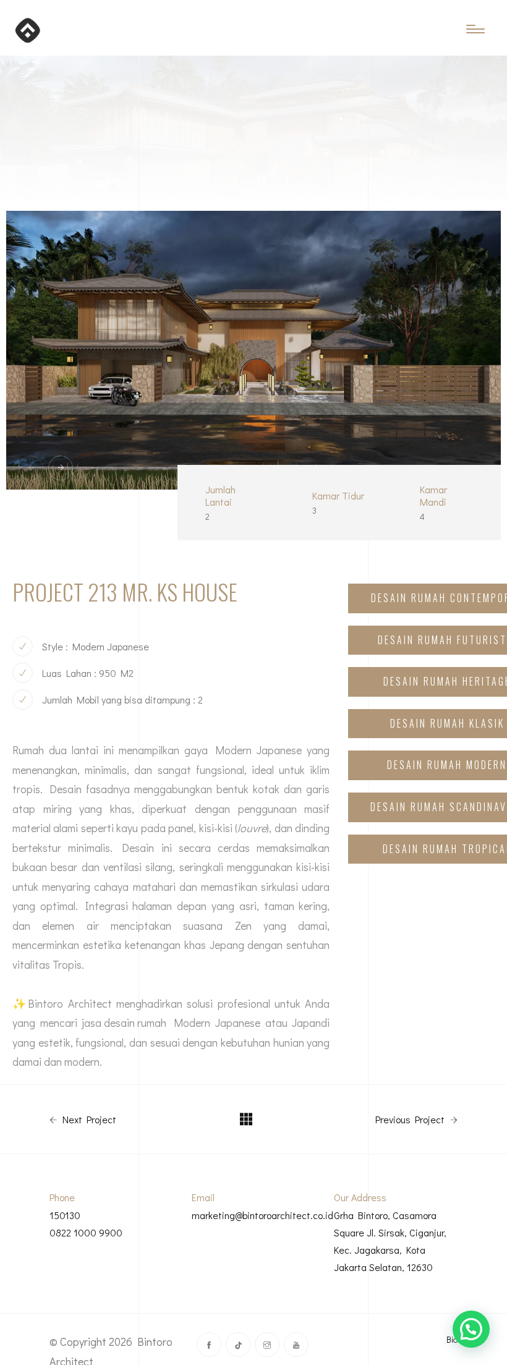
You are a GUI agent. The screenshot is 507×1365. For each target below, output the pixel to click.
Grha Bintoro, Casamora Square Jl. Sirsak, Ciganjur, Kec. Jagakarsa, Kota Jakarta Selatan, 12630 (390, 1241)
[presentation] (31, 468)
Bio (452, 1339)
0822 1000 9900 (85, 1232)
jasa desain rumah (124, 1022)
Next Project (88, 1120)
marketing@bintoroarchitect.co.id (262, 1215)
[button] (471, 1329)
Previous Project (411, 1120)
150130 (64, 1215)
